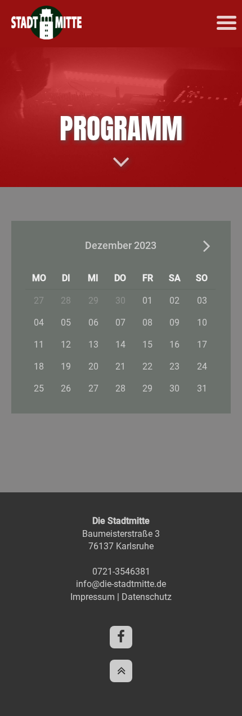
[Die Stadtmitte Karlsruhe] (46, 36)
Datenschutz (147, 597)
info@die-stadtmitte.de (121, 584)
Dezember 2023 (120, 245)
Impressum (92, 597)
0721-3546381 (121, 571)
